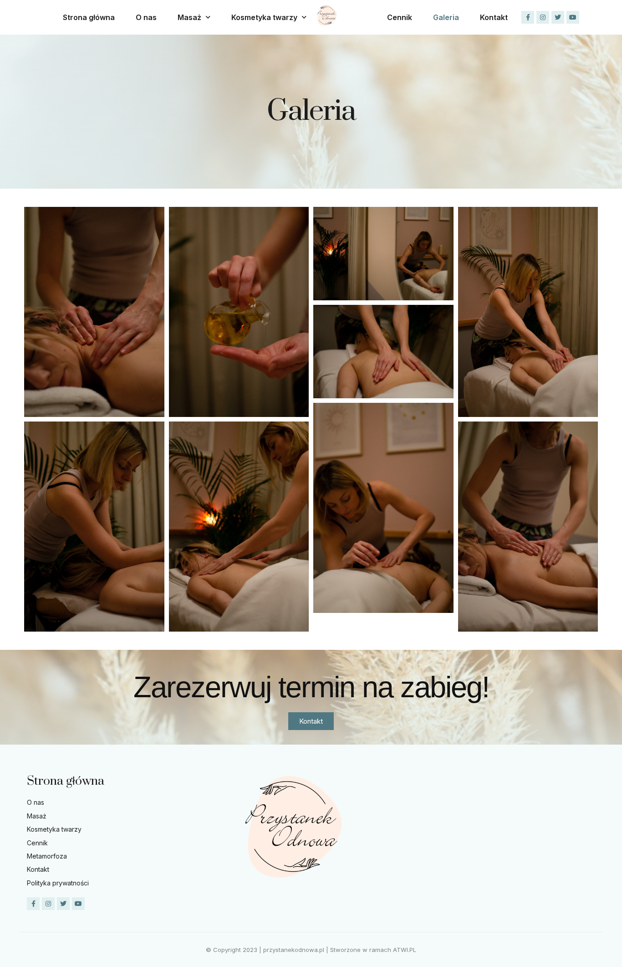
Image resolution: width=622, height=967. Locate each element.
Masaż (189, 17)
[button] (311, 721)
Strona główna (89, 17)
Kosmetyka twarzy (264, 17)
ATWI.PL (404, 949)
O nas (146, 17)
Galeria (446, 17)
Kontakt (494, 17)
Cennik (399, 17)
